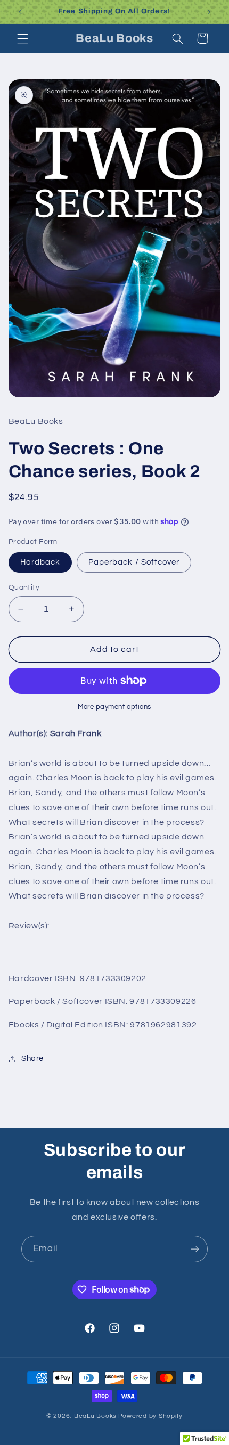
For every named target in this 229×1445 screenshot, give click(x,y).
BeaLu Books (95, 1416)
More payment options (114, 707)
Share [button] (32, 1059)
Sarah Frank (76, 733)
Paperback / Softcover (133, 562)
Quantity (24, 587)
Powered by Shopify (150, 1416)
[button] (22, 38)
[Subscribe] (195, 1249)
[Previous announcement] (20, 11)
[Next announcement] (208, 11)
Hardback (40, 562)
